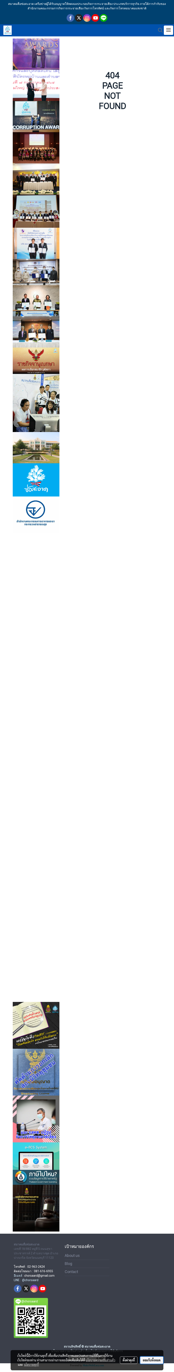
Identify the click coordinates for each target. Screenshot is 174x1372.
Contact (71, 1271)
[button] (159, 30)
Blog (68, 1263)
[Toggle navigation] (168, 30)
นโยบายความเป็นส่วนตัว (100, 1360)
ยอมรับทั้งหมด (152, 1360)
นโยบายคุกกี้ (31, 1364)
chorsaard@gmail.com (39, 1275)
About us (72, 1255)
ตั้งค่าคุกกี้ (129, 1360)
